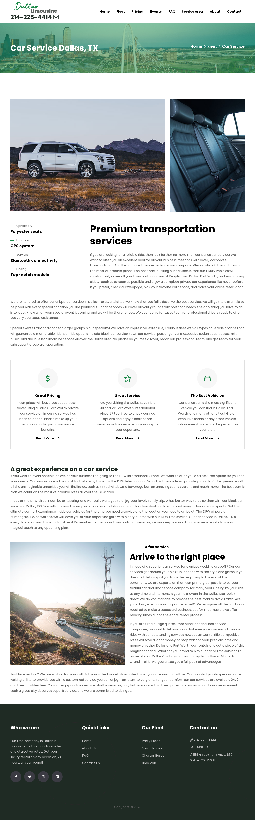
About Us (89, 748)
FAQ (171, 11)
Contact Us (91, 763)
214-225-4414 (31, 17)
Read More (45, 438)
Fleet (120, 11)
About (215, 11)
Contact (234, 11)
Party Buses (151, 741)
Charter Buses (153, 755)
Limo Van (149, 763)
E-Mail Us (201, 747)
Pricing (137, 11)
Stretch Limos (152, 748)
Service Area (192, 11)
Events (156, 11)
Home (105, 11)
